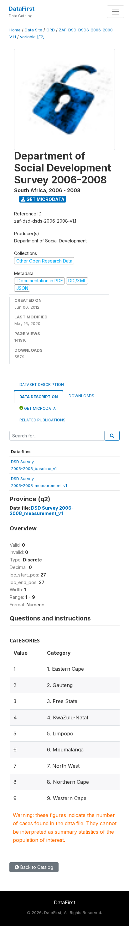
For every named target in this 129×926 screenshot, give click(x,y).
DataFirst (21, 8)
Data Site (33, 30)
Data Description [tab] (38, 396)
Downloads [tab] (81, 395)
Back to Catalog (36, 867)
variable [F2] (32, 37)
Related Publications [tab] (42, 420)
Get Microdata (44, 199)
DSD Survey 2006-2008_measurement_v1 (42, 510)
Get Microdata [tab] (39, 408)
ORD (50, 30)
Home (15, 30)
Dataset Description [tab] (41, 384)
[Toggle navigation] (115, 11)
